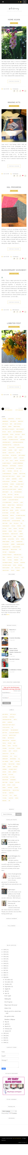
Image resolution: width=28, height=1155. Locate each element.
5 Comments (15, 88)
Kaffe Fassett (5, 491)
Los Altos (15, 502)
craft (15, 450)
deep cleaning (22, 455)
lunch (21, 502)
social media (11, 539)
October (7, 984)
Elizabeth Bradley (6, 463)
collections (11, 447)
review (10, 531)
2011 (4, 1038)
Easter (16, 460)
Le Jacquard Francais (13, 499)
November (8, 982)
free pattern (22, 473)
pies (21, 523)
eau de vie (22, 460)
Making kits (14, 102)
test (20, 549)
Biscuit (9, 431)
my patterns (5, 512)
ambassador (5, 421)
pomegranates (5, 525)
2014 (4, 977)
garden (14, 23)
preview (19, 525)
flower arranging (6, 473)
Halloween (5, 486)
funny (23, 476)
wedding (20, 565)
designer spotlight (7, 457)
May (6, 1021)
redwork (4, 531)
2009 (4, 1042)
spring (22, 539)
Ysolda (12, 570)
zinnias (18, 570)
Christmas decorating (18, 442)
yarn (23, 567)
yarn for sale (5, 570)
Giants (20, 478)
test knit (4, 552)
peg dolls (16, 523)
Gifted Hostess (5, 481)
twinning (16, 559)
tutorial (10, 559)
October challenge (20, 515)
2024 (4, 954)
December (8, 979)
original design (6, 520)
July (6, 991)
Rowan (20, 531)
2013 (4, 1033)
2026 (4, 949)
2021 (4, 961)
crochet (4, 452)
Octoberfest (5, 518)
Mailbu (4, 505)
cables (3, 437)
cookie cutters (20, 447)
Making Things (11, 505)
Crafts (20, 450)
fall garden (19, 468)
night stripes (11, 889)
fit (20, 471)
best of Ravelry (20, 429)
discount (21, 457)
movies (17, 510)
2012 (4, 1035)
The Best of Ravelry (7, 554)
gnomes (12, 484)
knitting (17, 494)
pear (11, 523)
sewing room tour (6, 536)
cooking (10, 450)
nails (18, 512)
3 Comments (15, 256)
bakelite (4, 426)
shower (4, 539)
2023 (4, 956)
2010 (4, 1040)
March (6, 1026)
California (10, 437)
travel (4, 559)
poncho (13, 525)
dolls (11, 460)
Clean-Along (17, 444)
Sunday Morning (16, 546)
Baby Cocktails (17, 423)
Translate (14, 1113)
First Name (5, 698)
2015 (4, 975)
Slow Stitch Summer (14, 659)
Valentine (22, 562)
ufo (21, 559)
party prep (4, 523)
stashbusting (19, 541)
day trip (18, 452)
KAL (11, 491)
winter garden (5, 567)
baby (11, 423)
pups (24, 525)
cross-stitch (11, 452)
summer (13, 544)
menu (12, 507)
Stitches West (5, 544)
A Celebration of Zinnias (15, 669)
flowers (15, 473)
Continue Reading (14, 81)
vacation (16, 562)
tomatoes (9, 557)
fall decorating (10, 468)
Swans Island (5, 549)
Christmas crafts (6, 442)
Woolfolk (17, 567)
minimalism (18, 507)
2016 (4, 972)
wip (12, 567)
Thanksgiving (12, 552)
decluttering (5, 455)
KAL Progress (14, 187)
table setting (14, 549)
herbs (11, 486)
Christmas (22, 439)
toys (22, 557)
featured (10, 471)
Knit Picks (10, 494)
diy (3, 460)
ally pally (18, 418)
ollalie (12, 518)
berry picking (17, 426)
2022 (4, 959)
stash (12, 541)
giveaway (20, 481)
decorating (13, 455)
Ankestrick (20, 421)
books (11, 434)
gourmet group (20, 484)
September (8, 986)
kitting (4, 494)
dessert (15, 457)
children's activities (13, 439)
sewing (21, 533)
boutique (17, 434)
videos (14, 565)
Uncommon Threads (7, 562)
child (21, 437)
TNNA (3, 557)
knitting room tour (19, 497)
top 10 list (16, 557)
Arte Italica (5, 423)
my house (23, 510)
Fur (3, 478)
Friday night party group (8, 476)
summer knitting (6, 546)
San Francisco (5, 533)
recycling (21, 528)
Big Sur (4, 431)
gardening (14, 478)
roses (15, 531)
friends (18, 476)
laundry (4, 499)
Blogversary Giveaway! (14, 270)
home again (14, 20)
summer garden (20, 544)
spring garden (5, 541)
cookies (4, 450)
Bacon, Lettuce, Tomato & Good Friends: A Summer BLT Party (15, 651)
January (7, 1031)
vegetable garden (6, 565)
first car (16, 471)
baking (10, 426)
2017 (4, 970)
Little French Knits (6, 502)
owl (23, 520)
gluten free (5, 484)
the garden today (9, 1016)
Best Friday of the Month (8, 429)
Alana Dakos (11, 418)
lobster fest (14, 323)
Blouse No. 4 (12, 629)
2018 (4, 968)
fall (3, 468)
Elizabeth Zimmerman (18, 463)
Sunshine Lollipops (10, 1019)
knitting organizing (7, 497)
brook (23, 434)
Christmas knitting (6, 444)
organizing (14, 105)
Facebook (20, 465)
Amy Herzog (13, 421)
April (6, 1024)
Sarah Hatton (14, 533)
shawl (14, 536)
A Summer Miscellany (14, 638)
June (6, 993)
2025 (4, 952)
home (21, 486)
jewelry (20, 489)
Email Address (6, 692)
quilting (4, 528)
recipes (15, 528)
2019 (4, 965)
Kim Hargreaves (18, 491)
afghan (14, 190)
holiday (16, 486)
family (3, 471)
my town (12, 512)
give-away (14, 273)
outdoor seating (16, 520)
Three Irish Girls (17, 554)
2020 (4, 963)
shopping (20, 536)
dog (7, 460)
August (6, 989)
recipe (10, 528)
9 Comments (15, 173)
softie (17, 539)
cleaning (4, 447)
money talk (5, 510)
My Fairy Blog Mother (17, 1138)
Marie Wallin (20, 505)
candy (16, 437)
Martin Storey (5, 507)
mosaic (11, 510)
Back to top (22, 1142)
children (4, 439)
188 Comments (15, 309)
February (7, 1028)
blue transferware (17, 431)
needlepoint (5, 515)
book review (5, 434)
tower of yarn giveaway (14, 874)
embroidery (5, 465)
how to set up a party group (9, 489)
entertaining (14, 326)
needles (12, 515)
